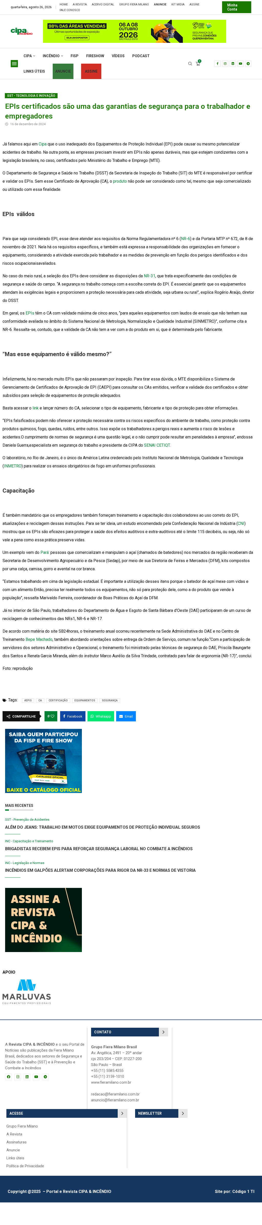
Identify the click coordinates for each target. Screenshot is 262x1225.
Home (64, 4)
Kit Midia (177, 4)
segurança (110, 700)
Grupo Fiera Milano (134, 4)
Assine (194, 4)
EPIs (30, 313)
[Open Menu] (14, 63)
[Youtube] (240, 64)
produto (120, 181)
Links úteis (15, 1158)
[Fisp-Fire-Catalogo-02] (43, 731)
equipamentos (84, 700)
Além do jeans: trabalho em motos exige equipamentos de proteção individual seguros (102, 827)
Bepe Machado (39, 639)
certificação (58, 700)
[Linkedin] (233, 64)
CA (40, 700)
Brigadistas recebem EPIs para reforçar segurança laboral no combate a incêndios (99, 848)
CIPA (28, 56)
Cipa (43, 144)
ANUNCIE (63, 71)
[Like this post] (52, 716)
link (35, 408)
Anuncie (13, 1150)
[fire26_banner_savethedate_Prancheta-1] (158, 22)
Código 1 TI (243, 1191)
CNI (241, 523)
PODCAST (141, 56)
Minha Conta (232, 7)
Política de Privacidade (25, 1166)
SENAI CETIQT (157, 445)
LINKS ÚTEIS (34, 71)
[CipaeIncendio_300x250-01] (43, 890)
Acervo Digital (103, 4)
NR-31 (149, 275)
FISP (75, 56)
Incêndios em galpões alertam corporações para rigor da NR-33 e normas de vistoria (100, 870)
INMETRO (12, 466)
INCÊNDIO (51, 56)
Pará (44, 552)
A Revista (80, 4)
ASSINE (91, 71)
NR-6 (185, 238)
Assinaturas (16, 1142)
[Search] (190, 64)
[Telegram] (248, 64)
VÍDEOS (118, 56)
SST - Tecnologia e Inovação (31, 95)
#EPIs (28, 700)
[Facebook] (217, 64)
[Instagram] (225, 64)
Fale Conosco (70, 10)
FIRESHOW (95, 56)
